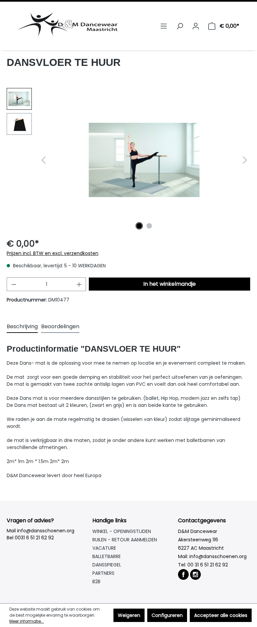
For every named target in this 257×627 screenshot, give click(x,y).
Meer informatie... (26, 621)
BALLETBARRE (106, 556)
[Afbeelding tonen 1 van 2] (139, 226)
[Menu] (164, 26)
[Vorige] (43, 160)
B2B (96, 581)
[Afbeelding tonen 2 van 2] (149, 226)
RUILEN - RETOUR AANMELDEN (124, 539)
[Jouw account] (196, 26)
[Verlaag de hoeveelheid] (14, 284)
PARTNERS (103, 573)
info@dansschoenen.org (218, 556)
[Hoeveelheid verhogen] (79, 284)
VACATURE (104, 548)
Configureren (167, 615)
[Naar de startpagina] (67, 24)
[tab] (22, 327)
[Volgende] (245, 160)
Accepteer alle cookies (220, 615)
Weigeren (129, 615)
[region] (128, 160)
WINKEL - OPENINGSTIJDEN (121, 531)
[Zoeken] (180, 26)
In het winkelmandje (169, 284)
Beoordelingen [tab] (60, 326)
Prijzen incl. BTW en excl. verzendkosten (52, 253)
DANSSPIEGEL (106, 564)
